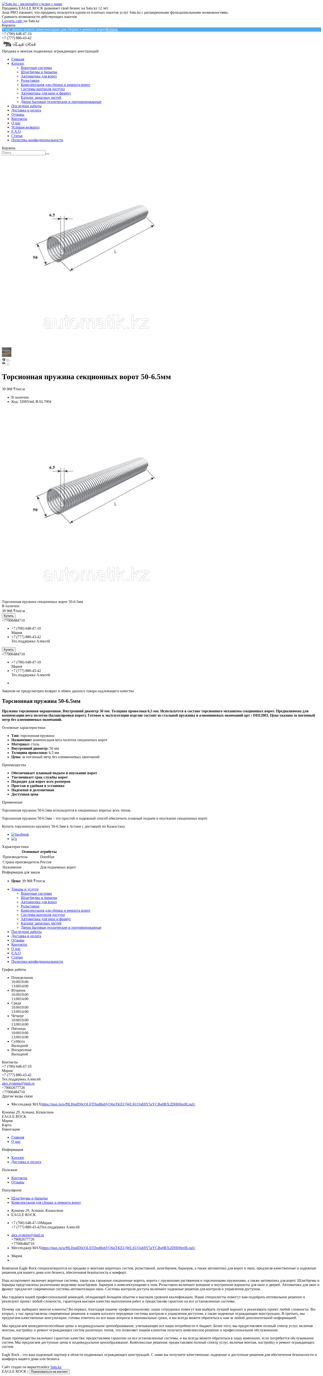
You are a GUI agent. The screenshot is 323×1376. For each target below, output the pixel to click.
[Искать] (47, 154)
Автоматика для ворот (39, 76)
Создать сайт (13, 21)
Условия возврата (25, 127)
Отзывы (17, 114)
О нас (16, 123)
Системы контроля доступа (43, 89)
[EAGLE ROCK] (19, 47)
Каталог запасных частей (41, 97)
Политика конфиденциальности (37, 140)
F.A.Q (16, 131)
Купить (112, 29)
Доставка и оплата (26, 110)
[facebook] (20, 834)
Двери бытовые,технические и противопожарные (61, 102)
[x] (14, 839)
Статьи (17, 136)
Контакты (19, 119)
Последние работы (26, 106)
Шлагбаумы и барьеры (39, 72)
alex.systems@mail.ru (18, 1083)
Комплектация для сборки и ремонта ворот (55, 85)
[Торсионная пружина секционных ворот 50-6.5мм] (96, 597)
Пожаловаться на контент (49, 1371)
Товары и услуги (25, 889)
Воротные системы (36, 68)
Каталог (17, 63)
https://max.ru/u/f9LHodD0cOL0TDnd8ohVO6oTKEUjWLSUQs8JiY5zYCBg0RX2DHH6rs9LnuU (118, 1104)
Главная (17, 59)
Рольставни (30, 80)
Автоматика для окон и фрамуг (46, 93)
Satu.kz (55, 1367)
